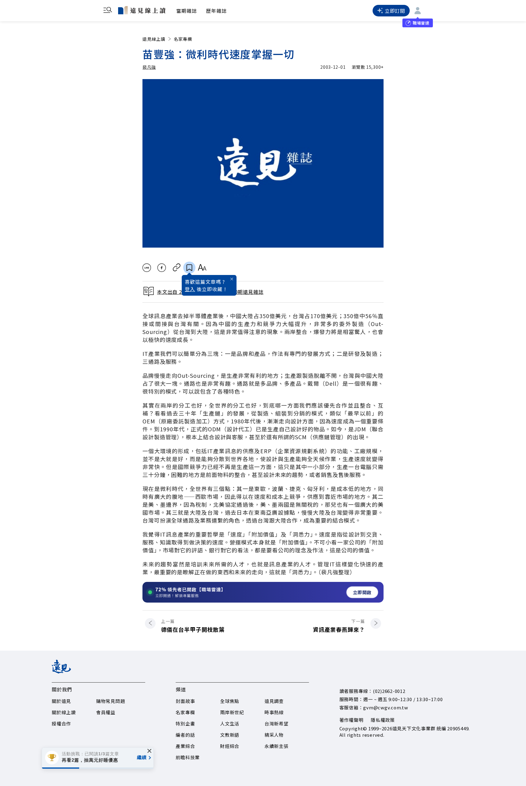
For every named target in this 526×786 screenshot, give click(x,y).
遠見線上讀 (153, 39)
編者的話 (185, 735)
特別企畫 (185, 723)
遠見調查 (274, 701)
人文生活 (229, 723)
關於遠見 (61, 701)
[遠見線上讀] (141, 10)
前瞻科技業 (188, 757)
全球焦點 (229, 701)
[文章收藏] (189, 267)
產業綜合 (185, 746)
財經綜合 (229, 746)
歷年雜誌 (216, 10)
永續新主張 (277, 746)
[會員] (418, 11)
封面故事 (185, 701)
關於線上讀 (64, 712)
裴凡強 (149, 67)
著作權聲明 (351, 720)
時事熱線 (274, 712)
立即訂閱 (395, 10)
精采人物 (274, 735)
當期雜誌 (186, 10)
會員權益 (105, 712)
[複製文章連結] (177, 267)
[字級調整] (202, 267)
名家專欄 (183, 39)
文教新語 (229, 735)
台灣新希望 (277, 723)
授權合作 (61, 723)
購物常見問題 (110, 701)
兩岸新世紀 (232, 712)
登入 (190, 289)
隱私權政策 (383, 720)
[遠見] (61, 671)
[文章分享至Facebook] (162, 267)
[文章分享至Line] (147, 267)
